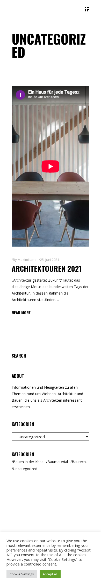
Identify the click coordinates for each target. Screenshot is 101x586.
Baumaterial (57, 461)
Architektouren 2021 (47, 268)
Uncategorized (25, 468)
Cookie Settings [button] (22, 574)
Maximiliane (27, 259)
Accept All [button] (50, 574)
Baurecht (79, 461)
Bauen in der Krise (28, 461)
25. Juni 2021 (49, 259)
